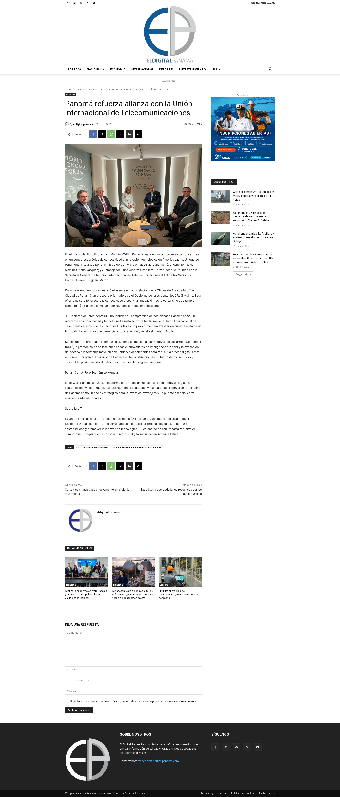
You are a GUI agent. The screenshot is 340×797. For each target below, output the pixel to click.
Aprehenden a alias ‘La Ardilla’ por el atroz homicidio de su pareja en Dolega (254, 237)
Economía (117, 69)
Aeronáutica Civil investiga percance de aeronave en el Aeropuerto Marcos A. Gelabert (252, 216)
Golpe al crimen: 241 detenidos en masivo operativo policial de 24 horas (254, 195)
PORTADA (74, 69)
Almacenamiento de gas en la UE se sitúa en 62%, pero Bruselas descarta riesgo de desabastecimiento (133, 594)
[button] (270, 70)
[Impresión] (129, 134)
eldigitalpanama (83, 124)
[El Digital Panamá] (170, 35)
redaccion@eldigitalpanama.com (158, 761)
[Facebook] (68, 3)
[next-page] (73, 607)
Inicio (68, 89)
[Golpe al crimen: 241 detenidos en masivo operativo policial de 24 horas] (220, 196)
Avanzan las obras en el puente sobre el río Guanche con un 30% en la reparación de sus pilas (253, 258)
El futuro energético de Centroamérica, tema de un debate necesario (178, 594)
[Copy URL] (138, 134)
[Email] (120, 134)
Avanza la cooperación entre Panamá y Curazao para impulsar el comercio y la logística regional (86, 594)
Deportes (166, 69)
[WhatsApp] (111, 134)
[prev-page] (67, 607)
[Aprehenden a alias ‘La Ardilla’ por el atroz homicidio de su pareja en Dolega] (220, 238)
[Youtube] (94, 3)
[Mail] (81, 3)
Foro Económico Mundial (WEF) (92, 447)
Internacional (142, 69)
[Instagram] (74, 3)
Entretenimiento (192, 69)
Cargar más (241, 274)
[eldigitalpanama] (67, 124)
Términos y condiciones (214, 793)
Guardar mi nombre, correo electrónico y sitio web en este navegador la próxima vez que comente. (133, 701)
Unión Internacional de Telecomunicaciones (137, 447)
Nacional (94, 69)
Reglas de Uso (267, 793)
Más (214, 69)
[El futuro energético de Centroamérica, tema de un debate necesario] (180, 572)
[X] (87, 3)
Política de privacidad (243, 793)
